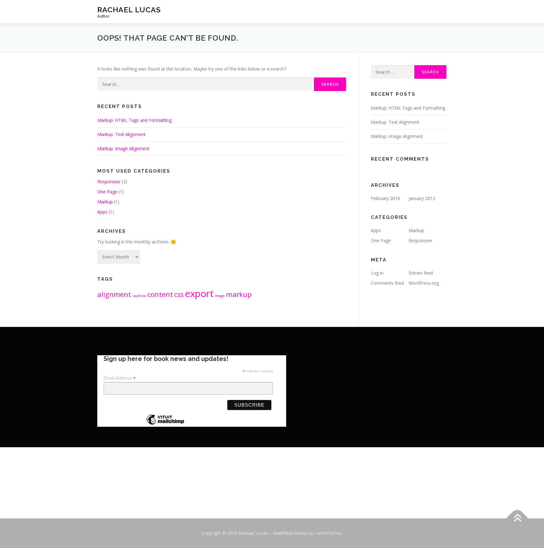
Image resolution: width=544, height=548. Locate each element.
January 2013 (422, 198)
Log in (377, 273)
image (220, 296)
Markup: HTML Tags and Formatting (134, 120)
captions (139, 296)
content (160, 294)
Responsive (109, 182)
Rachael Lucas (129, 9)
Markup (105, 202)
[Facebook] (272, 488)
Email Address (120, 378)
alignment (114, 294)
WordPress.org (424, 283)
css (179, 294)
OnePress (283, 533)
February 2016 (385, 198)
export (199, 293)
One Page (107, 192)
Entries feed (421, 273)
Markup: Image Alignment (123, 148)
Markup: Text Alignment (121, 134)
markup (239, 294)
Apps (102, 212)
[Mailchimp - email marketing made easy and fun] (165, 424)
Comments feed (387, 283)
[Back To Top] (517, 518)
